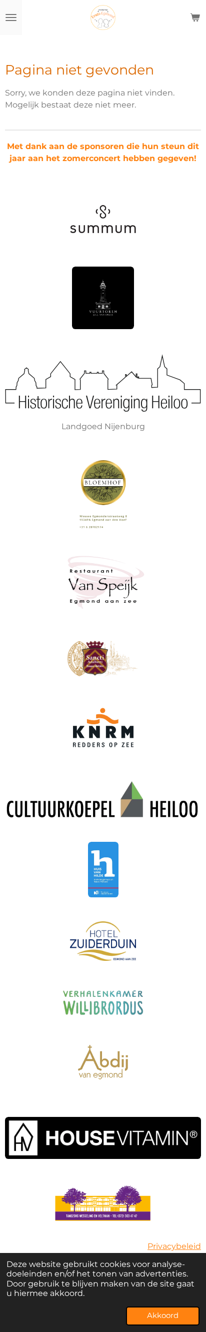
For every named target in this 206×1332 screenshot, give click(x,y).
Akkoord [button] (162, 1315)
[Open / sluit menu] (11, 17)
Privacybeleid (174, 1246)
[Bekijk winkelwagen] (195, 17)
